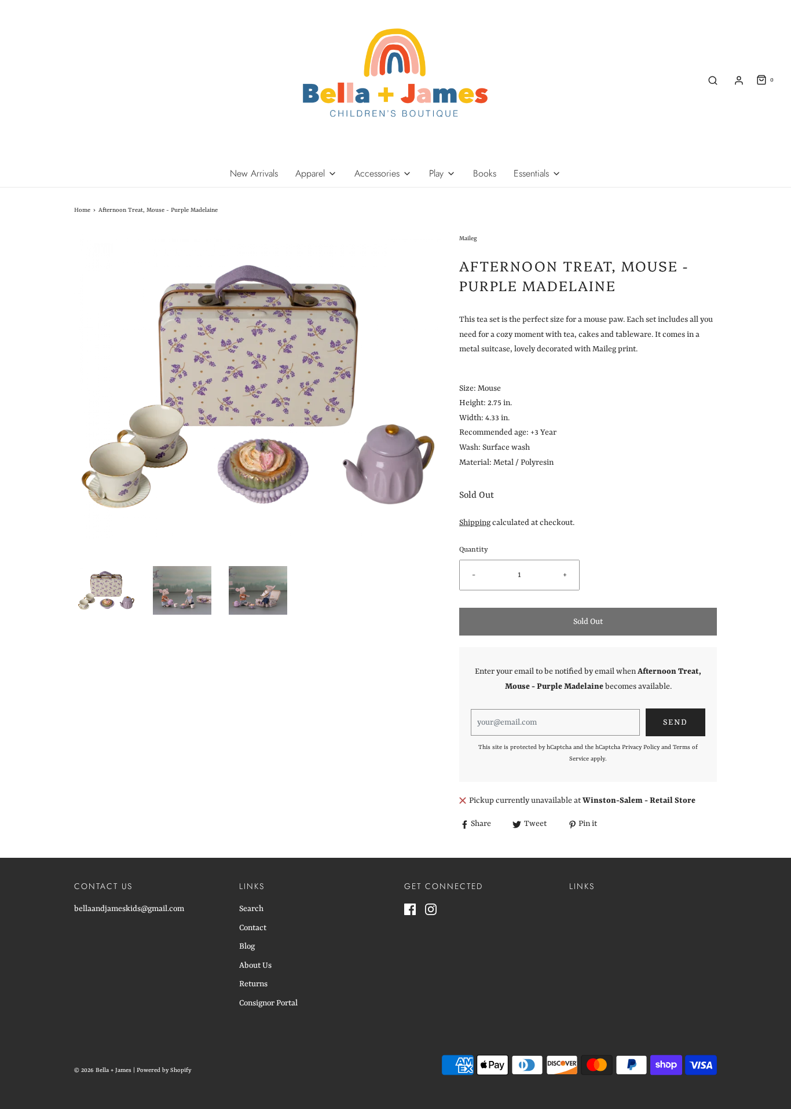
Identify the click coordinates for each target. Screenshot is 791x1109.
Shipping (474, 522)
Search (251, 908)
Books (484, 173)
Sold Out (588, 621)
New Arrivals (254, 173)
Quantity (473, 550)
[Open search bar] (712, 80)
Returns (253, 984)
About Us (255, 965)
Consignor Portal (268, 1003)
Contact (252, 927)
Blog (247, 946)
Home (82, 210)
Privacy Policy (641, 747)
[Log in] (739, 80)
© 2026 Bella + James (102, 1070)
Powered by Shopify (164, 1070)
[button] (106, 590)
